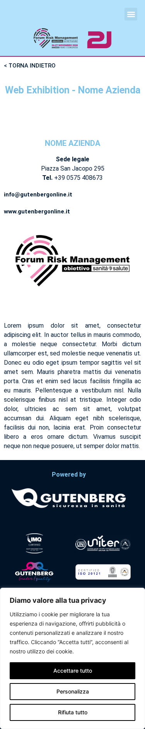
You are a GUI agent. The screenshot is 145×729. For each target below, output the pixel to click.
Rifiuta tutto (72, 712)
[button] (131, 14)
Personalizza (72, 691)
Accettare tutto (72, 670)
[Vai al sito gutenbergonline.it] (68, 497)
